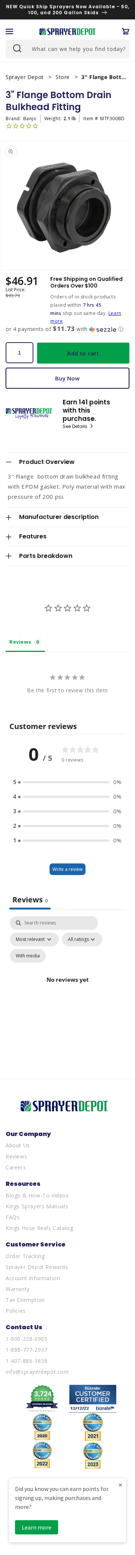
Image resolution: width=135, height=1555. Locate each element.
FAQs (13, 1217)
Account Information (33, 1278)
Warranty (18, 1289)
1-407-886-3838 (26, 1360)
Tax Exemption (25, 1299)
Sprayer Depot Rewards (37, 1266)
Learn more (36, 1527)
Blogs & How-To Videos (37, 1195)
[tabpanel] (67, 988)
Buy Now (67, 378)
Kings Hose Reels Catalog (39, 1227)
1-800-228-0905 (26, 1338)
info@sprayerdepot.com (37, 1371)
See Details (75, 426)
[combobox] (67, 48)
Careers (16, 1167)
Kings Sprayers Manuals (37, 1206)
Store (64, 77)
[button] (9, 31)
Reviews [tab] (20, 641)
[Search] (16, 48)
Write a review (67, 869)
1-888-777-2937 (26, 1349)
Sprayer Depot (25, 77)
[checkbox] (28, 956)
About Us (18, 1145)
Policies (16, 1310)
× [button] (120, 1484)
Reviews (16, 1156)
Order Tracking (25, 1256)
